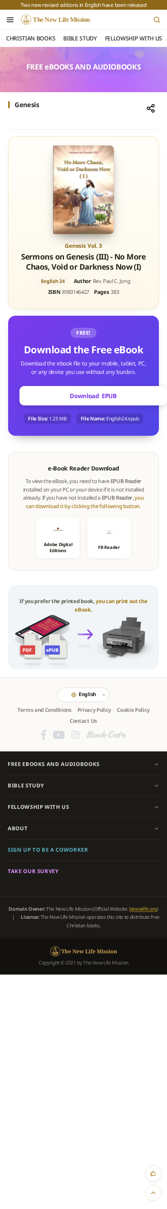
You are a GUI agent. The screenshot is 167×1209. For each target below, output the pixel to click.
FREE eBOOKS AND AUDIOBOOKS (54, 764)
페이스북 (43, 734)
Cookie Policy (133, 709)
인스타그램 (75, 734)
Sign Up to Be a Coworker (48, 849)
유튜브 (59, 734)
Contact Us (83, 720)
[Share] (151, 108)
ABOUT (18, 828)
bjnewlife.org (143, 908)
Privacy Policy (94, 709)
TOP (153, 1193)
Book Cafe (106, 734)
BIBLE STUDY (26, 785)
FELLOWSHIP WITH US (38, 806)
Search (157, 20)
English (87, 694)
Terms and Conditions (44, 709)
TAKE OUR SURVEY (33, 871)
